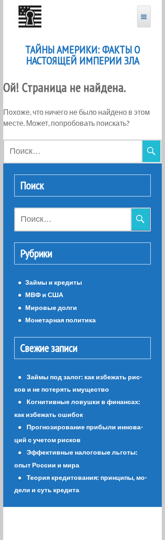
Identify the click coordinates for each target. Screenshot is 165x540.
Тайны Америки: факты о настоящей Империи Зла (82, 55)
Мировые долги (51, 307)
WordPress (57, 523)
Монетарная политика (60, 320)
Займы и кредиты (53, 282)
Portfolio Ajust (103, 523)
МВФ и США (44, 294)
